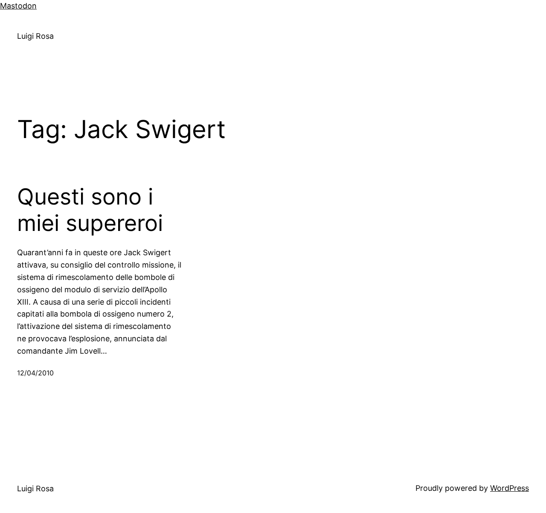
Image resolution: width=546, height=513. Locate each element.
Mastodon (18, 5)
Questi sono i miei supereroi (90, 210)
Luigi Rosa (35, 36)
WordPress (509, 488)
